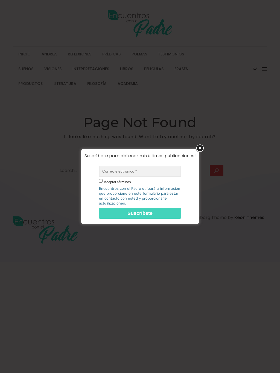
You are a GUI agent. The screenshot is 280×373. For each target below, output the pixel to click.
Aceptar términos (117, 182)
